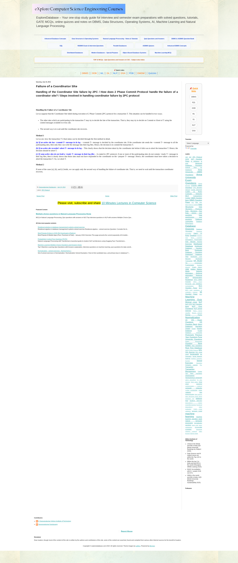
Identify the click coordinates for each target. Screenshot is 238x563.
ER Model (198, 261)
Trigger (200, 371)
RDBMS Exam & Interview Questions (91, 46)
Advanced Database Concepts (55, 39)
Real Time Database (193, 348)
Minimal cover (191, 302)
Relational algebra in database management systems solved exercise (61, 227)
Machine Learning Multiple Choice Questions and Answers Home (60, 245)
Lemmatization (189, 286)
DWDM (141, 73)
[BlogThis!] (74, 187)
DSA (123, 73)
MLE (200, 294)
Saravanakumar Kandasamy (48, 524)
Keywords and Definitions (193, 284)
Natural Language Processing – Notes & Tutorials (120, 39)
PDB (131, 73)
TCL (201, 365)
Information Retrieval (193, 273)
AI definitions (195, 161)
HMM (187, 269)
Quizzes (152, 73)
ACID (187, 159)
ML (102, 73)
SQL (61, 46)
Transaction (189, 367)
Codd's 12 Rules (193, 192)
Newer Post (40, 196)
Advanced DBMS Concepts (177, 46)
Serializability (194, 354)
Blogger (152, 546)
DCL (193, 202)
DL (108, 73)
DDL (196, 202)
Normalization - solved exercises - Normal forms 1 (54, 251)
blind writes (194, 382)
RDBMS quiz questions (193, 346)
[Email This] (72, 187)
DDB (94, 73)
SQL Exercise (190, 352)
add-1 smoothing (190, 380)
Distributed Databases (75, 53)
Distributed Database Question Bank (193, 248)
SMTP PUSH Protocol (191, 350)
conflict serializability (191, 390)
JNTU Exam (197, 281)
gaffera (138, 546)
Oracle (194, 328)
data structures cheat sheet (193, 396)
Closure (187, 189)
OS (186, 320)
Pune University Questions (193, 338)
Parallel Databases (120, 46)
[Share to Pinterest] (81, 187)
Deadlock (193, 235)
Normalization (192, 317)
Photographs (189, 335)
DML (200, 202)
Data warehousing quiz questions (193, 217)
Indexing (199, 271)
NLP (115, 73)
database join (189, 398)
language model (197, 411)
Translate (193, 148)
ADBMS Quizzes (148, 46)
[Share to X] (77, 187)
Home (107, 196)
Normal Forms (193, 315)
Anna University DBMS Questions (193, 172)
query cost (195, 425)
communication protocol (193, 386)
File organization (193, 263)
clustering (199, 384)
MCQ (200, 288)
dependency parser (193, 403)
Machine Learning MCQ (163, 53)
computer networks (193, 388)
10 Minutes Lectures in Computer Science (129, 203)
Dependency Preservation (193, 239)
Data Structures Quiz (193, 211)
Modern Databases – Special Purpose (104, 53)
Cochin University (196, 189)
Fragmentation (189, 265)
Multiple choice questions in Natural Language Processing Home (63, 214)
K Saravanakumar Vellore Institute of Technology (54, 521)
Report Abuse (127, 531)
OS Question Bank (193, 323)
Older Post (173, 196)
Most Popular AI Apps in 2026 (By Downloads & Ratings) (57, 233)
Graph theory (197, 267)
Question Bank (193, 343)
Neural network (197, 313)
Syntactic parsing (191, 365)
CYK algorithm (197, 187)
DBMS (85, 73)
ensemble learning (190, 405)
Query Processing (193, 341)
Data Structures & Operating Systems (85, 39)
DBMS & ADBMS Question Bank (182, 39)
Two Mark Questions (193, 373)
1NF (186, 157)
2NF (190, 157)
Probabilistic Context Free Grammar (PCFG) (52, 239)
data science (198, 394)
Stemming (199, 363)
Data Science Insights (191, 204)
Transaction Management (190, 370)
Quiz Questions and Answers (154, 39)
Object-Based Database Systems (134, 53)
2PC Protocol (46, 190)
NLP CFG (188, 304)
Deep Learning (196, 237)
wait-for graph (194, 433)
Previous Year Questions (193, 336)
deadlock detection (196, 400)
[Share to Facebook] (79, 187)
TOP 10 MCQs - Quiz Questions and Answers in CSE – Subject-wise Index (119, 60)
